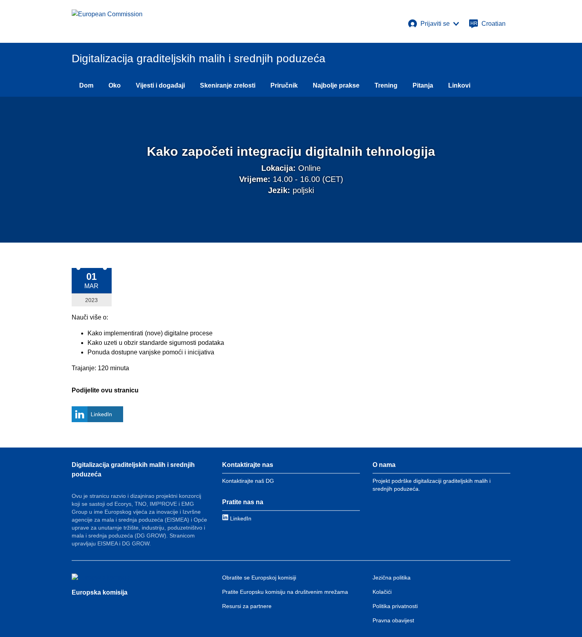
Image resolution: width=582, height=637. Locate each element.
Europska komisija (99, 592)
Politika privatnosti (395, 606)
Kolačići (382, 592)
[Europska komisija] (101, 578)
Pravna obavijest (393, 620)
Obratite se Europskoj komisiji (259, 577)
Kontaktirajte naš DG (248, 481)
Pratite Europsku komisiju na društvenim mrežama (285, 592)
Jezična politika (392, 577)
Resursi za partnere (247, 606)
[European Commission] (107, 21)
